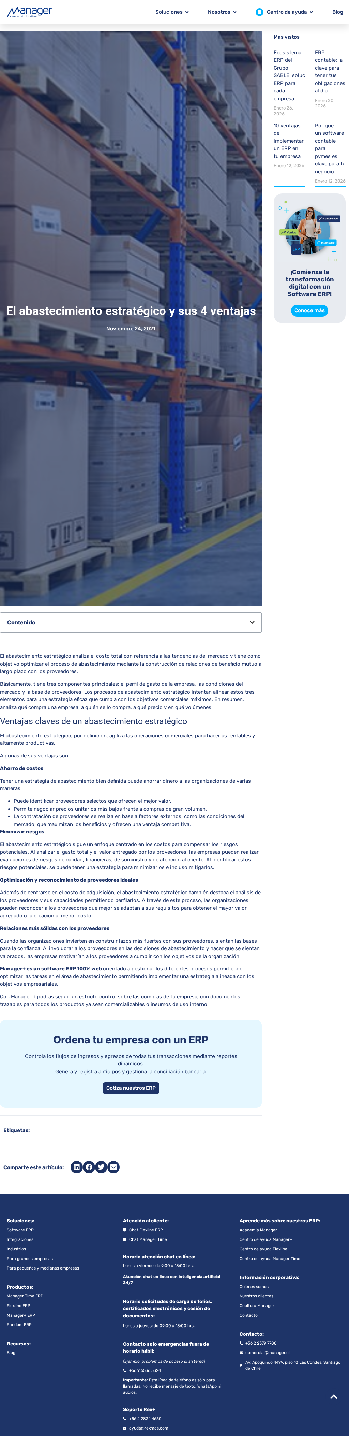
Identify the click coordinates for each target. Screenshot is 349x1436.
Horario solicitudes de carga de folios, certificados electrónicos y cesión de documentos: (167, 1309)
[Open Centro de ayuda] (311, 12)
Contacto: (252, 1334)
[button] (252, 622)
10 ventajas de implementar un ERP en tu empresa (289, 140)
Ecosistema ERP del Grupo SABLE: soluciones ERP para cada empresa (296, 75)
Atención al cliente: (146, 1221)
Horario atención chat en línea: (159, 1257)
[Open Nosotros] (234, 12)
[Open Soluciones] (186, 12)
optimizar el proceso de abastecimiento (68, 664)
